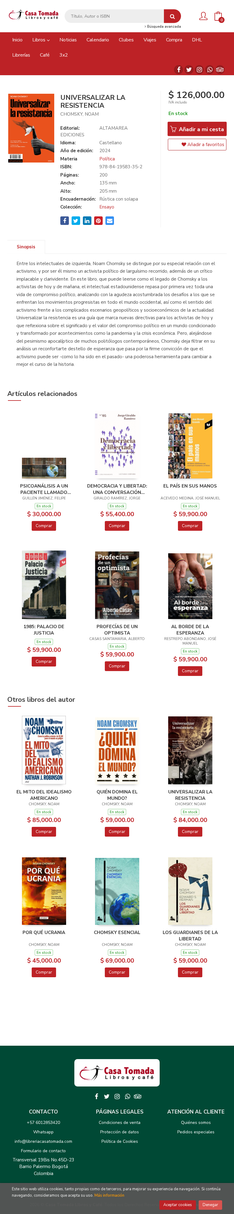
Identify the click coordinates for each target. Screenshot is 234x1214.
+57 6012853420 (43, 1122)
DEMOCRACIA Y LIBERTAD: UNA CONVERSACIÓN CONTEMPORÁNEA (117, 489)
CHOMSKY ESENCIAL (117, 932)
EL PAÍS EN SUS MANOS (190, 486)
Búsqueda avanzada (163, 27)
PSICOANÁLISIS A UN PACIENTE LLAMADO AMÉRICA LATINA (44, 489)
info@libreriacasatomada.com (43, 1141)
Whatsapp (43, 1132)
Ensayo (106, 207)
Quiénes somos (196, 1122)
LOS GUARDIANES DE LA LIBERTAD (190, 935)
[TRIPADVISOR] (220, 69)
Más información (109, 1195)
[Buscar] (172, 16)
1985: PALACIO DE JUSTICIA (43, 630)
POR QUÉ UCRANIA (44, 932)
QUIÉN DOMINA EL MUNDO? (117, 795)
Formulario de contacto (43, 1151)
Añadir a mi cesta (200, 129)
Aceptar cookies (177, 1205)
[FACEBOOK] (178, 69)
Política (107, 159)
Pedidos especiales (195, 1132)
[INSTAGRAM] (199, 69)
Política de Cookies (119, 1141)
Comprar (44, 526)
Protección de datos (119, 1132)
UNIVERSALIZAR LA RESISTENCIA (190, 795)
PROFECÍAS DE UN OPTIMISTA (117, 630)
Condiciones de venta (119, 1122)
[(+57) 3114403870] (209, 69)
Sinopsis (26, 247)
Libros (39, 40)
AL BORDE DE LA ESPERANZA (190, 630)
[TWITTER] (188, 69)
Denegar (210, 1205)
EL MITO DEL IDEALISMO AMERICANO (44, 795)
